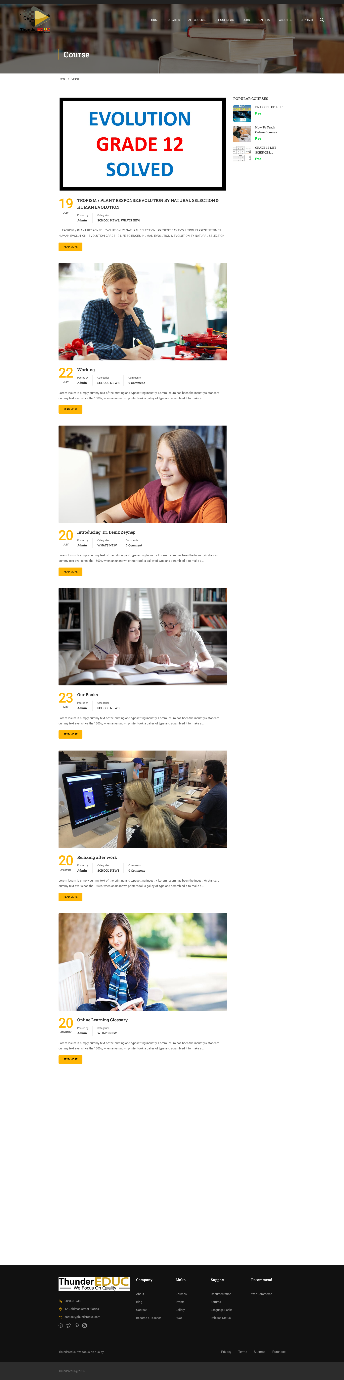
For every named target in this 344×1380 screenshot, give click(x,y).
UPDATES (174, 20)
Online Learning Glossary (102, 1020)
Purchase (278, 1352)
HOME (155, 20)
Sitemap (260, 1352)
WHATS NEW (130, 220)
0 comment (136, 383)
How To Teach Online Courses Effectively (266, 132)
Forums (216, 1302)
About (140, 1294)
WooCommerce (261, 1294)
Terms (242, 1352)
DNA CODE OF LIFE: (269, 107)
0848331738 (72, 1301)
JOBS (246, 20)
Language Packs (222, 1310)
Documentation (221, 1294)
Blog (139, 1302)
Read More (70, 246)
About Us (285, 20)
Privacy (226, 1352)
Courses (181, 1294)
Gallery (264, 20)
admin (82, 220)
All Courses (197, 20)
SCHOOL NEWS (224, 20)
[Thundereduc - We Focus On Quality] (35, 19)
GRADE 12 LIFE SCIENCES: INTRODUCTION (266, 152)
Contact (307, 20)
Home (62, 78)
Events (180, 1302)
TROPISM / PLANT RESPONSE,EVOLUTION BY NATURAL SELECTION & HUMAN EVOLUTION (148, 204)
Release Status (221, 1318)
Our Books (87, 694)
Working (86, 369)
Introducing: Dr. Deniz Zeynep (106, 532)
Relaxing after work (97, 857)
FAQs (179, 1318)
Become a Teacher (148, 1318)
